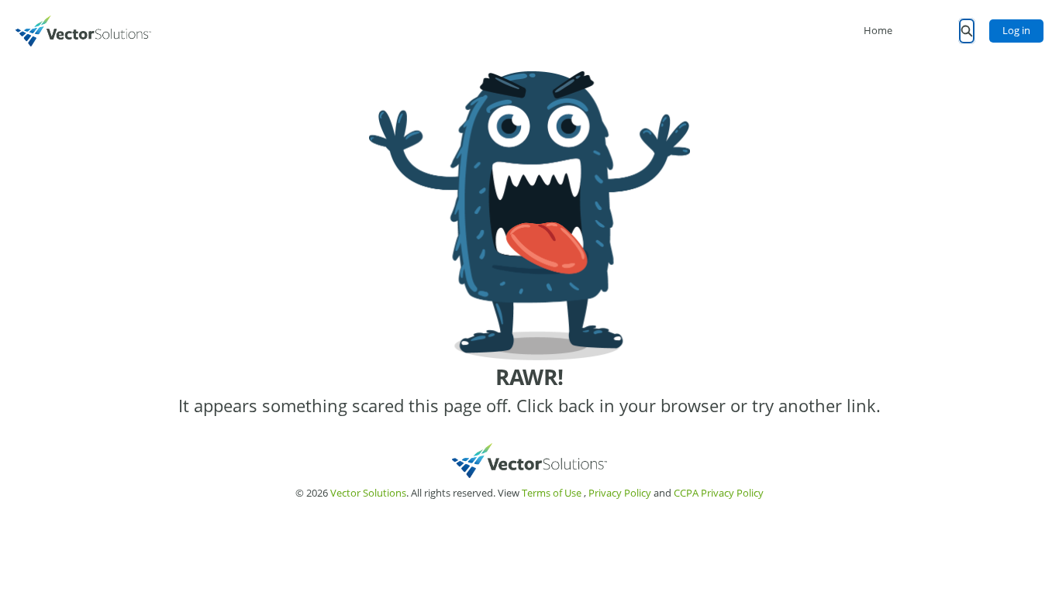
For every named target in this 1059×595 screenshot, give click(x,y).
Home (878, 30)
